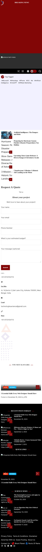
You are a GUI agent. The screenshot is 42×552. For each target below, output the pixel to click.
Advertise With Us (8, 540)
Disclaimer (33, 536)
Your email (5, 217)
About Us (31, 540)
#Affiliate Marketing (24, 83)
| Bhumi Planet (18, 543)
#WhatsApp (14, 80)
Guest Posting (21, 540)
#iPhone (22, 80)
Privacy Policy (6, 536)
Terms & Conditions (20, 536)
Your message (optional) (10, 249)
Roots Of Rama (34, 543)
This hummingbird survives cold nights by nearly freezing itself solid (27, 495)
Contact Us (5, 543)
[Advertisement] (21, 106)
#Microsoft (5, 80)
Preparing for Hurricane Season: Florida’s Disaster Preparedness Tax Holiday (26, 143)
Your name (5, 207)
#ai (32, 80)
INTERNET (12, 387)
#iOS (28, 80)
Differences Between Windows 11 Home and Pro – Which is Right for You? (27, 428)
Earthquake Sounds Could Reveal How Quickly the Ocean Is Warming (26, 521)
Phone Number (6, 228)
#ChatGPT (13, 83)
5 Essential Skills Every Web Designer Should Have (18, 393)
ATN (25, 397)
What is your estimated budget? (13, 238)
